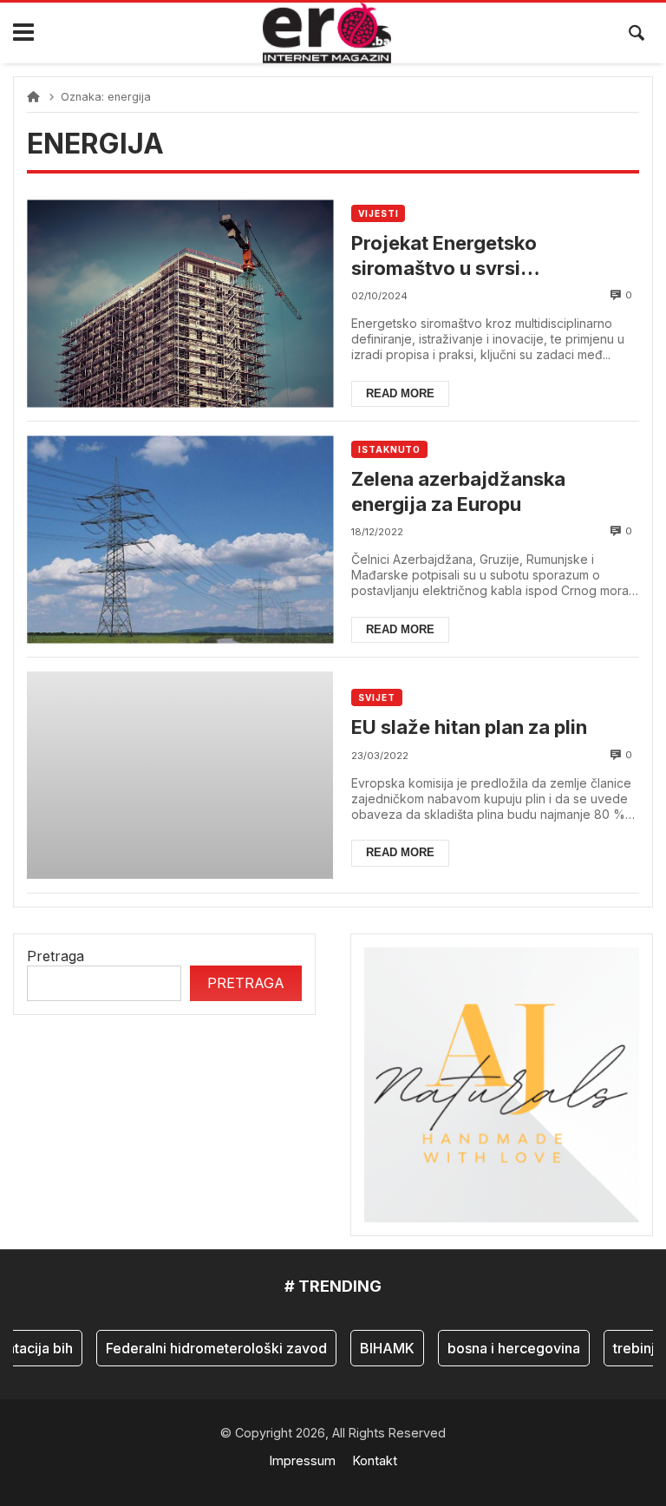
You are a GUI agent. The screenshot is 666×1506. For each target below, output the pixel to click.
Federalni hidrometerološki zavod (206, 1348)
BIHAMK (376, 1348)
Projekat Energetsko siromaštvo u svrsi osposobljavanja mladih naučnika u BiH (461, 256)
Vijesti (378, 213)
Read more (400, 393)
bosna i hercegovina (503, 1348)
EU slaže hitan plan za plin (469, 727)
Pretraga (55, 956)
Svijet (376, 697)
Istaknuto (389, 449)
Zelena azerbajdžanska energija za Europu (458, 491)
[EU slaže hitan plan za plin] (180, 775)
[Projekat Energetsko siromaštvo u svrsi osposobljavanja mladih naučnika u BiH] (180, 303)
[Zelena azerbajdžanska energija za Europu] (180, 539)
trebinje (628, 1348)
